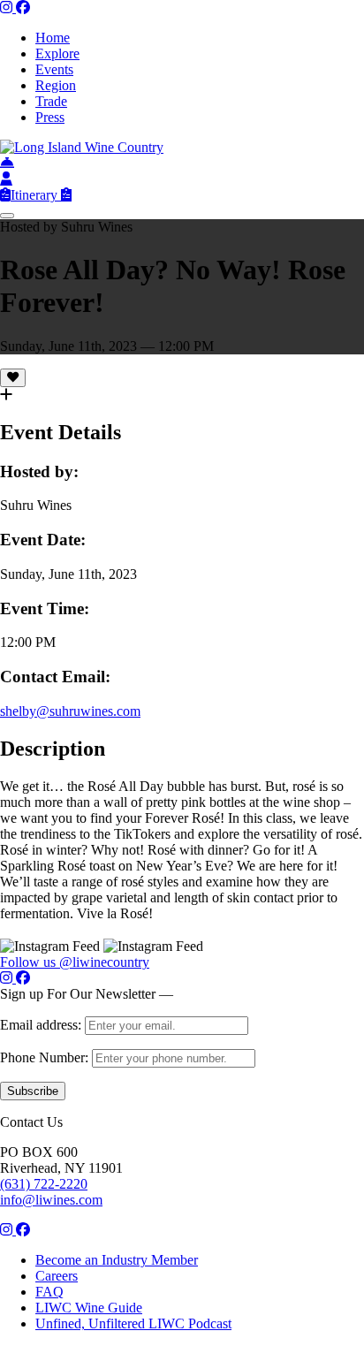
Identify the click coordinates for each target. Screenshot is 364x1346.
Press (49, 117)
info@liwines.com (51, 1199)
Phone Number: (46, 1057)
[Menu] (7, 215)
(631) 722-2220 (43, 1183)
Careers (56, 1275)
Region (55, 85)
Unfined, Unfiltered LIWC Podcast (133, 1323)
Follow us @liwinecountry (74, 962)
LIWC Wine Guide (88, 1307)
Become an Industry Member (116, 1259)
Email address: (42, 1024)
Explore (57, 53)
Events (54, 69)
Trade (51, 101)
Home (52, 37)
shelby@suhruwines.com (70, 711)
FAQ (49, 1291)
